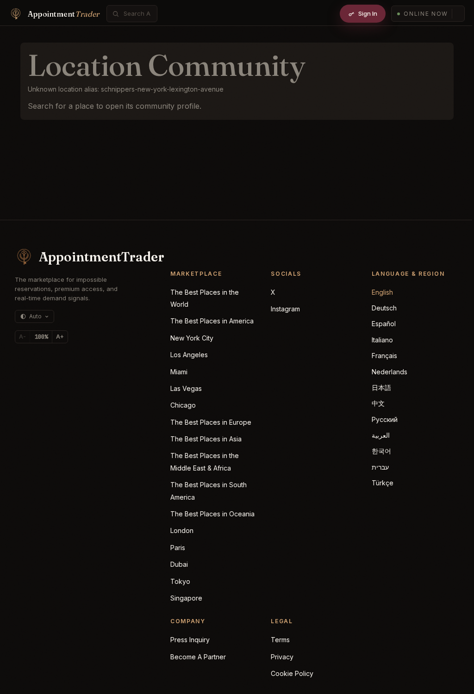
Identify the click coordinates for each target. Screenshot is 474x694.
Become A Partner (198, 657)
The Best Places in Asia (206, 439)
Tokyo (180, 581)
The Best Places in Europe (210, 422)
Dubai (179, 564)
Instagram (285, 309)
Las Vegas (186, 388)
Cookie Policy (292, 673)
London (181, 530)
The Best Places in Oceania (212, 514)
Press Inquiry (190, 640)
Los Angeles (189, 355)
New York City (191, 338)
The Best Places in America (212, 321)
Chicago (183, 405)
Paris (177, 547)
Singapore (186, 598)
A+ (60, 336)
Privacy (282, 657)
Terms (280, 640)
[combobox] (137, 13)
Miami (178, 372)
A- (22, 336)
